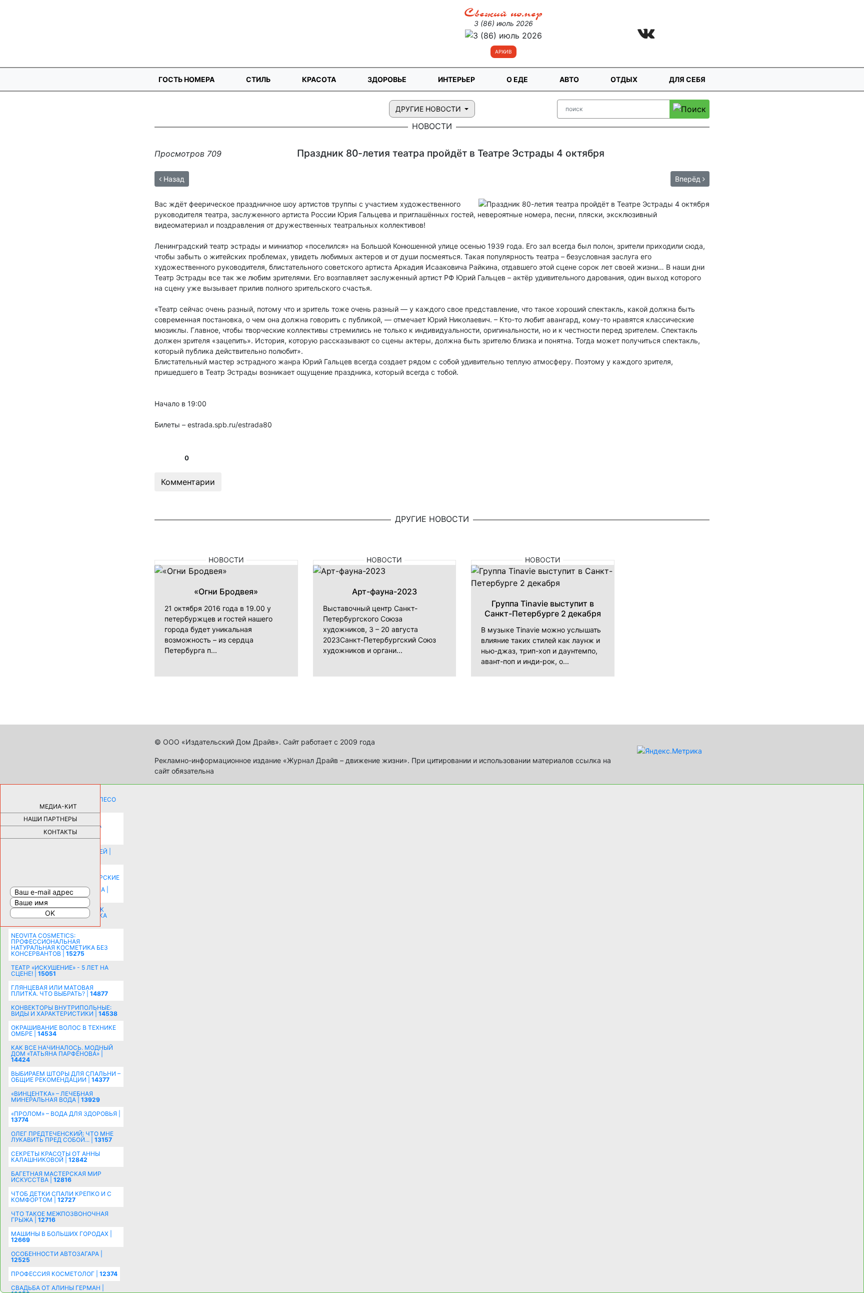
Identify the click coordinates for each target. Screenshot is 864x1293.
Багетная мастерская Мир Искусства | (56, 1176)
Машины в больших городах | (61, 1236)
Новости (226, 559)
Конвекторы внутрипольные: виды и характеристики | (64, 1010)
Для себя (687, 79)
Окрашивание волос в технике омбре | (63, 1030)
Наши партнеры (50, 819)
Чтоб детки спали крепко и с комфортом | (61, 1196)
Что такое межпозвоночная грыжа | (59, 1216)
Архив (503, 52)
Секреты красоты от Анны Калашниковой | (55, 1156)
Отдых (624, 79)
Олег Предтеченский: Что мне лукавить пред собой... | (62, 1136)
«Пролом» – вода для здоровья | (65, 1116)
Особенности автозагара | (56, 1256)
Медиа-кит (58, 806)
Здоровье (387, 79)
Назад (173, 179)
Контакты (60, 832)
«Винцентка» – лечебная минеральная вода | (55, 1096)
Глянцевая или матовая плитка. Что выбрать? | (59, 990)
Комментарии (188, 482)
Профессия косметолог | (64, 1273)
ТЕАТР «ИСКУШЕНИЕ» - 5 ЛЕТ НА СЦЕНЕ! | (59, 970)
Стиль (258, 79)
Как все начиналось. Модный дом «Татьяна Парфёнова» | (62, 1053)
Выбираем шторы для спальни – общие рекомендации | (65, 1076)
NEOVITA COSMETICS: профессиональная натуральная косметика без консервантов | (59, 944)
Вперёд (688, 179)
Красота (319, 79)
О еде (517, 79)
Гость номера (186, 79)
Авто (569, 79)
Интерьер (456, 79)
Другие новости (429, 109)
